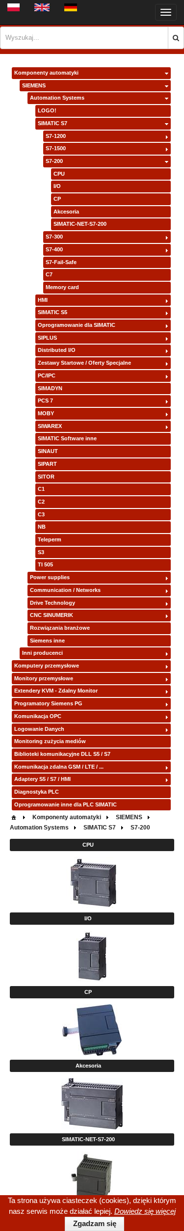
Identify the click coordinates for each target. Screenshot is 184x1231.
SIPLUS (47, 338)
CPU (59, 174)
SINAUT (48, 451)
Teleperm (49, 539)
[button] (176, 38)
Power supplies (50, 577)
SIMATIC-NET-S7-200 (79, 224)
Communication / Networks (65, 590)
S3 (41, 552)
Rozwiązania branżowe (60, 628)
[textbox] (84, 38)
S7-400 (54, 249)
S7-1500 (56, 148)
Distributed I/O (57, 350)
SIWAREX (50, 426)
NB (42, 527)
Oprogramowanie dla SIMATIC (76, 325)
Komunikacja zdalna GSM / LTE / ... (59, 767)
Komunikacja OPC (37, 716)
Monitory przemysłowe (43, 678)
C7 (49, 274)
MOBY (46, 413)
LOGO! (47, 110)
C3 (41, 514)
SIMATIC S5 (52, 312)
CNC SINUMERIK (51, 615)
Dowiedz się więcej (145, 1211)
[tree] (91, 439)
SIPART (47, 464)
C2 (41, 502)
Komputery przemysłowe (46, 666)
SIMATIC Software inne (67, 438)
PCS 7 (45, 400)
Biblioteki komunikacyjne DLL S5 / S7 (62, 754)
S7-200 (54, 161)
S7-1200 (56, 136)
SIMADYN (50, 388)
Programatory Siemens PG (48, 703)
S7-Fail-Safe (61, 262)
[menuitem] (14, 816)
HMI (43, 300)
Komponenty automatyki (46, 73)
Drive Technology (52, 603)
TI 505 (45, 564)
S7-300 (54, 237)
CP (57, 199)
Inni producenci (42, 653)
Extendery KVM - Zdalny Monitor (56, 691)
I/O (57, 186)
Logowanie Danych (39, 729)
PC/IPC (46, 375)
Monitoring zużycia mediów (50, 741)
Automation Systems (57, 98)
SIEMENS (34, 85)
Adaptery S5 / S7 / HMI (42, 779)
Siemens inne (47, 640)
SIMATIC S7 (52, 123)
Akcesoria (66, 211)
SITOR (46, 477)
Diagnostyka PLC (36, 792)
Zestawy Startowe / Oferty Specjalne (84, 363)
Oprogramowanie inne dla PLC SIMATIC (65, 804)
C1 (41, 489)
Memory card (62, 287)
